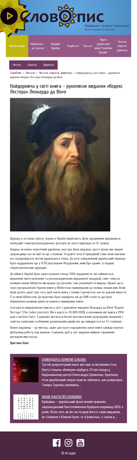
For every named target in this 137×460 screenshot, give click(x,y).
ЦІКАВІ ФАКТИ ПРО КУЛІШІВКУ (62, 397)
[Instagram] (68, 443)
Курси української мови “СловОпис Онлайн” (103, 46)
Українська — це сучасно (37, 46)
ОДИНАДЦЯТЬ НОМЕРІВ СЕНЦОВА (64, 360)
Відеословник (17, 46)
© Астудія (68, 453)
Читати (17, 64)
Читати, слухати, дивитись (122, 46)
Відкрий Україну (55, 46)
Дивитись (48, 64)
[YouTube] (80, 443)
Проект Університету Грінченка (100, 29)
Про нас (88, 46)
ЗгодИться (73, 46)
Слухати (32, 64)
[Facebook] (56, 443)
